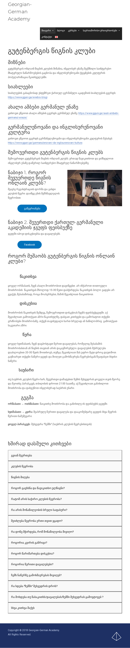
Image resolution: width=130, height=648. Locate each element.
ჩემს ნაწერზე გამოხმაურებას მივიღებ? (36, 575)
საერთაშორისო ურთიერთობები (100, 30)
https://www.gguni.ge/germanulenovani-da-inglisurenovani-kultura (45, 142)
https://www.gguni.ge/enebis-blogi (27, 97)
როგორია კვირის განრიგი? (29, 542)
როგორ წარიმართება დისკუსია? (32, 553)
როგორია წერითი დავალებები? (32, 564)
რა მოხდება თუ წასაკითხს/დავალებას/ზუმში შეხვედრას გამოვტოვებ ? (57, 597)
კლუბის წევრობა (22, 466)
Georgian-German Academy (20, 11)
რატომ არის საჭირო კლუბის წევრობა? (36, 499)
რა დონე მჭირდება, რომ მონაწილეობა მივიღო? (42, 531)
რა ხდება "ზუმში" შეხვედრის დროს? (34, 586)
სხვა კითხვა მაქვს (23, 607)
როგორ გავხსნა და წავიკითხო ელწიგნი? (38, 488)
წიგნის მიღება (20, 477)
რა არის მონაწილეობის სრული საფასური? (39, 509)
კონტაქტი (47, 37)
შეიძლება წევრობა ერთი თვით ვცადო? (36, 520)
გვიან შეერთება (21, 455)
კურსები (72, 30)
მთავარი (46, 30)
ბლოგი (61, 30)
